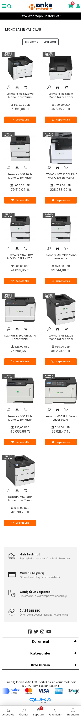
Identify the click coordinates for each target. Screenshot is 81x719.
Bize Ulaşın (40, 665)
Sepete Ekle (22, 119)
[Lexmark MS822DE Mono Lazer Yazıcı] (61, 309)
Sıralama (50, 42)
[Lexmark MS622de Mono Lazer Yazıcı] (20, 390)
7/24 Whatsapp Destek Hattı (40, 16)
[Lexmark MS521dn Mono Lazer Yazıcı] (61, 390)
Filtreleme (31, 42)
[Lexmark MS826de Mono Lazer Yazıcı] (20, 148)
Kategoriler (40, 653)
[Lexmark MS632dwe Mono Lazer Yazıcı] (20, 68)
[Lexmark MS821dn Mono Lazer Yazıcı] (61, 229)
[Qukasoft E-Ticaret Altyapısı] (40, 700)
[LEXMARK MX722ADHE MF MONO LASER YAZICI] (61, 148)
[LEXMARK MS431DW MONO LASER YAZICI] (20, 229)
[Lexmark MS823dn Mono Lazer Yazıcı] (20, 471)
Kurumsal (40, 641)
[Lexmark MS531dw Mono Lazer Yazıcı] (61, 68)
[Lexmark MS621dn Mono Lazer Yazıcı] (20, 309)
